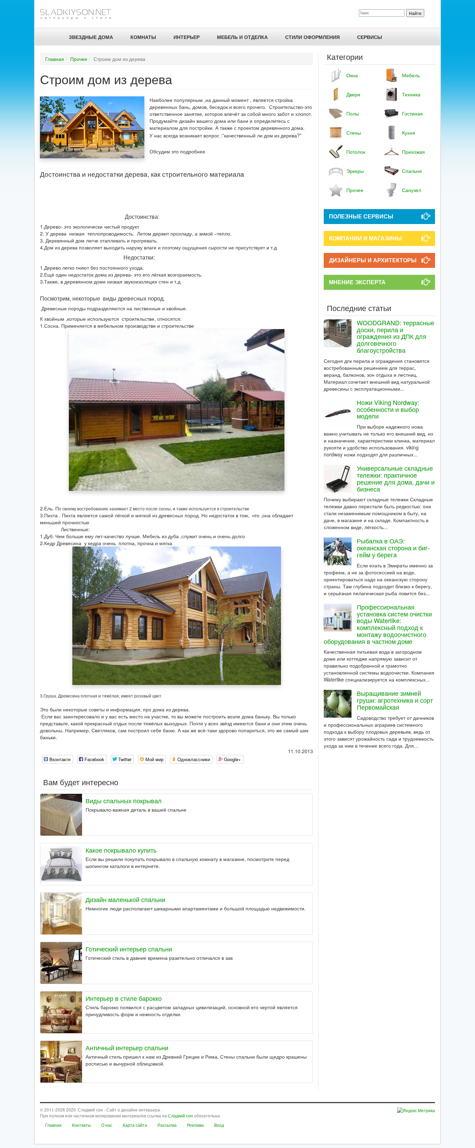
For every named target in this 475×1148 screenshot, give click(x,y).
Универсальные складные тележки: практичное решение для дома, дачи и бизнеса (396, 478)
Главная (54, 58)
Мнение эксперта (357, 282)
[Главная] (78, 14)
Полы (352, 113)
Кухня (408, 132)
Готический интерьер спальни (129, 948)
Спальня (412, 170)
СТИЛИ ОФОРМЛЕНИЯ (312, 36)
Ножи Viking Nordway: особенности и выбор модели (388, 409)
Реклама (195, 1125)
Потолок (355, 151)
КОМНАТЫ (143, 36)
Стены (353, 132)
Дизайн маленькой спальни (125, 899)
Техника (411, 94)
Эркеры (355, 170)
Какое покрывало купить (121, 849)
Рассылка (167, 1125)
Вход (219, 1125)
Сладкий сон (180, 1115)
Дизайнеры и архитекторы (373, 260)
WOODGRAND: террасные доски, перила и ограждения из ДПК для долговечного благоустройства (395, 336)
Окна (352, 75)
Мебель (411, 75)
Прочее (78, 58)
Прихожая (413, 151)
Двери (353, 94)
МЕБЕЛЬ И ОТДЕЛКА (242, 36)
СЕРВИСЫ (369, 36)
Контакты (81, 1125)
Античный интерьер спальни (127, 1047)
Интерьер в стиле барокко (124, 998)
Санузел (411, 189)
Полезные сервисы (361, 216)
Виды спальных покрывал (124, 800)
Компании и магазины (365, 238)
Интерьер (187, 36)
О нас (106, 1125)
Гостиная (412, 113)
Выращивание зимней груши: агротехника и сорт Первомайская (395, 699)
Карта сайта (135, 1125)
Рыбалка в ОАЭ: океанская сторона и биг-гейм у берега (393, 547)
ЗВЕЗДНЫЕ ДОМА (91, 36)
